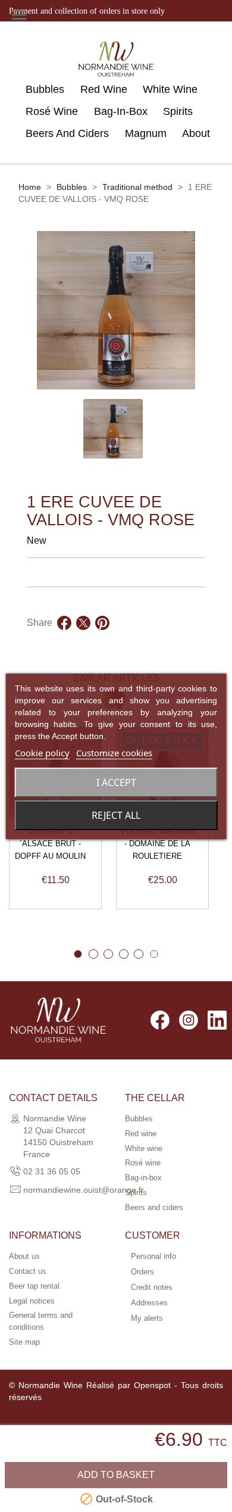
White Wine (170, 89)
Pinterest (102, 637)
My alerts (147, 1318)
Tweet (83, 637)
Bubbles (45, 89)
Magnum (146, 133)
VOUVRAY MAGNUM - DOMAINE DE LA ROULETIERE (157, 844)
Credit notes (152, 1287)
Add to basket (116, 1475)
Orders (142, 1271)
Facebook (160, 1020)
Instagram (188, 1020)
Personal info (153, 1256)
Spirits (178, 111)
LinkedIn (217, 1020)
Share (64, 637)
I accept (116, 782)
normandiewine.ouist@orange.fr (83, 1190)
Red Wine (103, 89)
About (196, 133)
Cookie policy (42, 753)
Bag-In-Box (121, 111)
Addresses (149, 1302)
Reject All (116, 815)
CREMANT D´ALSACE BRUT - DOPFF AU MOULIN (50, 844)
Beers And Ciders (67, 133)
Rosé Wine (52, 111)
